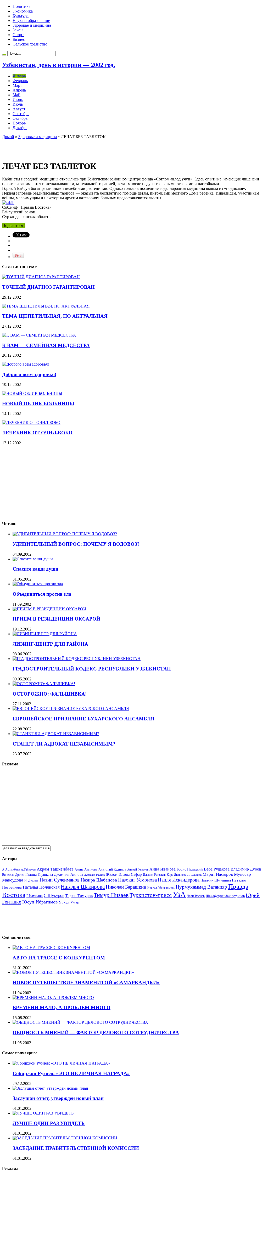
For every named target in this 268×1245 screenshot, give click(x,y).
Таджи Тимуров (79, 895)
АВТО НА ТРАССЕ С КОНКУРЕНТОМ (59, 957)
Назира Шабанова (99, 880)
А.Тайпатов (28, 869)
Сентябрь (21, 113)
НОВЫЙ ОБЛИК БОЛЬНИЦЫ (38, 403)
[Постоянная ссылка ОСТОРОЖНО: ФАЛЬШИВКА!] (44, 683)
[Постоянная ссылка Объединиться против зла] (38, 584)
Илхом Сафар (130, 874)
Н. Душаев (31, 880)
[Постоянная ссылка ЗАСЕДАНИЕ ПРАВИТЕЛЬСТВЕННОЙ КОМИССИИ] (65, 1138)
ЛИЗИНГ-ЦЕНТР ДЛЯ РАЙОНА (50, 644)
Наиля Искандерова (178, 880)
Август (19, 109)
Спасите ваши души (35, 569)
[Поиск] (4, 54)
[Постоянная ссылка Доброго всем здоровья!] (25, 364)
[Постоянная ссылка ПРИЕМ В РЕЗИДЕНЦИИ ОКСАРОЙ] (49, 609)
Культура (21, 16)
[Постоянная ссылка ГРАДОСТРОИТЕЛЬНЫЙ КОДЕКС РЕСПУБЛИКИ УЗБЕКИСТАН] (77, 658)
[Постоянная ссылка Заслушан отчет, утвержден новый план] (50, 1088)
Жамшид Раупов (94, 874)
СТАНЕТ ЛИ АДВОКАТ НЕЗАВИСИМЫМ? (64, 744)
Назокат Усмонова (137, 880)
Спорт (18, 34)
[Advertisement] (63, 147)
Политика (21, 6)
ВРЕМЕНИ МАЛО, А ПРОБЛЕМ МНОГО (61, 1007)
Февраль (20, 80)
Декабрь (20, 128)
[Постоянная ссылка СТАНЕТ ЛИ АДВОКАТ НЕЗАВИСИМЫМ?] (56, 733)
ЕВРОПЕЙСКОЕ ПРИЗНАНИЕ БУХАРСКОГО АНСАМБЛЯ (83, 718)
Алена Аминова (86, 869)
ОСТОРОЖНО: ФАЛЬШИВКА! (50, 694)
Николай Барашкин (126, 887)
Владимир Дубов (246, 869)
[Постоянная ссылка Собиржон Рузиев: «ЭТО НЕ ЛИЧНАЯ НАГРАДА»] (61, 1063)
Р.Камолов (34, 896)
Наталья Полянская (41, 887)
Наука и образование (31, 20)
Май (16, 95)
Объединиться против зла (42, 594)
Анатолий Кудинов (112, 869)
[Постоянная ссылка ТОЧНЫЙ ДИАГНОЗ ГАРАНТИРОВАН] (41, 277)
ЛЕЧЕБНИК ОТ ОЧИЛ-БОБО (37, 432)
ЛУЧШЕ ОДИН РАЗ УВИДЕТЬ (49, 1123)
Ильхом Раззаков (154, 874)
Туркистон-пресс (151, 895)
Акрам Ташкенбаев (55, 869)
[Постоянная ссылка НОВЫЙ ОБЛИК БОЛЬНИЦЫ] (32, 393)
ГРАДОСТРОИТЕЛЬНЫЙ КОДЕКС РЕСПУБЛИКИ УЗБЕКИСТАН (92, 669)
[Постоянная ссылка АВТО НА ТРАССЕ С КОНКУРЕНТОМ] (51, 947)
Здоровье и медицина (32, 25)
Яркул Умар (69, 902)
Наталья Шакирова (83, 887)
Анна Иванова (162, 869)
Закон (18, 30)
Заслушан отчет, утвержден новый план (58, 1098)
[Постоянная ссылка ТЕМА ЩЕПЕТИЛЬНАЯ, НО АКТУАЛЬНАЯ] (46, 306)
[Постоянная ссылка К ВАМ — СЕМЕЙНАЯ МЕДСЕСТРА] (39, 335)
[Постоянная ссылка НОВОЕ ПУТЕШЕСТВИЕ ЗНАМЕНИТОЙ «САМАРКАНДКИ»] (73, 972)
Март (17, 85)
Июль (18, 104)
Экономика (23, 11)
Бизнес (19, 39)
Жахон (112, 874)
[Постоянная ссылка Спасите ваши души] (33, 559)
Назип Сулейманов (60, 880)
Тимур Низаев (111, 895)
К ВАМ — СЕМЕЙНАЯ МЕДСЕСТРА (46, 345)
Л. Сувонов (194, 874)
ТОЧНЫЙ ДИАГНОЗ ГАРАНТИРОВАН (48, 287)
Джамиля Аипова (68, 874)
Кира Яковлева (176, 875)
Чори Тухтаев (196, 896)
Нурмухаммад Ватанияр (201, 887)
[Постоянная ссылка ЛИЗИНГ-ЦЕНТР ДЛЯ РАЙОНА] (45, 634)
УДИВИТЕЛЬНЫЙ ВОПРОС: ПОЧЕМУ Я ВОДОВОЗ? (76, 544)
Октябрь (20, 118)
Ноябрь (19, 123)
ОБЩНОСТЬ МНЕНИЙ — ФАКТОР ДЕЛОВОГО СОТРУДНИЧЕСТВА (96, 1032)
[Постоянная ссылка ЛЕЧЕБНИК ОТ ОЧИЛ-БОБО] (31, 422)
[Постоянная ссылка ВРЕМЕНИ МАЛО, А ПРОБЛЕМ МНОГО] (53, 997)
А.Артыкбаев (11, 869)
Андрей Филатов (137, 869)
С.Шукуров (54, 895)
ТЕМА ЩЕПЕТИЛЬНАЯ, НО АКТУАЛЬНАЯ (55, 316)
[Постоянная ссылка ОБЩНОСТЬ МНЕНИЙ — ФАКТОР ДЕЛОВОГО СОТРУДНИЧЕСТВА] (80, 1022)
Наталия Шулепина (215, 880)
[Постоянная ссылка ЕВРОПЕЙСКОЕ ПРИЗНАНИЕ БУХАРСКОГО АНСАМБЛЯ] (71, 708)
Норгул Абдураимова (161, 887)
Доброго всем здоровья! (29, 374)
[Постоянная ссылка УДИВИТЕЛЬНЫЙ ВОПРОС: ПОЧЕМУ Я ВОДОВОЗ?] (65, 534)
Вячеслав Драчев (13, 875)
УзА (179, 894)
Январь (19, 76)
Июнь (18, 99)
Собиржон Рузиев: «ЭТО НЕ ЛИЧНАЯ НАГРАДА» (71, 1073)
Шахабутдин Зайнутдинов (225, 896)
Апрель (19, 90)
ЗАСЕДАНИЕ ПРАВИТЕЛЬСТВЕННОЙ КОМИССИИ (76, 1148)
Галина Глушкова (39, 875)
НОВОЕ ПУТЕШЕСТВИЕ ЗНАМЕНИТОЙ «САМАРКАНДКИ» (86, 982)
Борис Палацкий (190, 869)
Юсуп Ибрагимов (40, 902)
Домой (8, 136)
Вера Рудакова (217, 869)
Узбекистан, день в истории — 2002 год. (58, 64)
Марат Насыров (218, 874)
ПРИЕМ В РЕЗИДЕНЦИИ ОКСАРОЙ (56, 619)
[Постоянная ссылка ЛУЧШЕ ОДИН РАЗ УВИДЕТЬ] (43, 1113)
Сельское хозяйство (30, 44)
